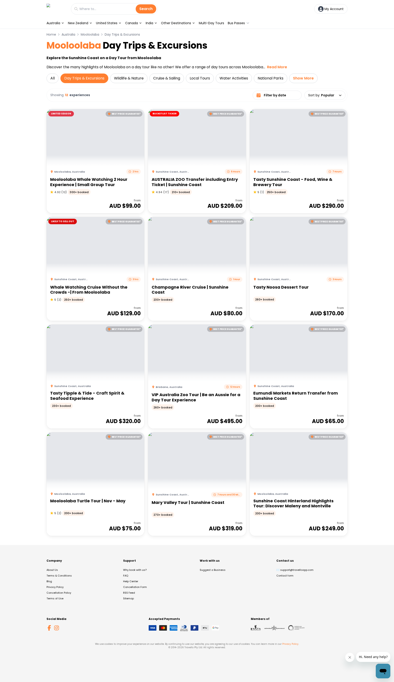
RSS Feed (129, 593)
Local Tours (200, 78)
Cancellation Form (135, 587)
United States (106, 23)
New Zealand (78, 23)
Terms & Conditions (59, 575)
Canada (131, 23)
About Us (52, 570)
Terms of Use (55, 598)
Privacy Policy (55, 587)
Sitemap (128, 598)
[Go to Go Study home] (56, 9)
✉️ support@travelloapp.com (295, 570)
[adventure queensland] (274, 628)
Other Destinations (176, 23)
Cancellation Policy (59, 593)
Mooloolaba (90, 34)
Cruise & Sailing (166, 78)
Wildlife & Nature (129, 78)
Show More (303, 78)
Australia (53, 23)
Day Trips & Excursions (122, 34)
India (149, 23)
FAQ (125, 575)
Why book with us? (135, 570)
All (52, 78)
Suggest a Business (213, 570)
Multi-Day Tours (211, 23)
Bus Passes (236, 23)
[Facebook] (49, 628)
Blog (49, 581)
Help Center (130, 581)
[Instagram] (56, 628)
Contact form (284, 575)
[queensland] (296, 628)
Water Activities (234, 78)
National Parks (270, 78)
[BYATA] (256, 628)
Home (51, 34)
